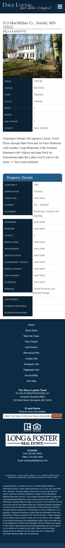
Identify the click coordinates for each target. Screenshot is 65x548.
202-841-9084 (35, 453)
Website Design (16, 477)
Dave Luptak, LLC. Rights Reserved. (41, 475)
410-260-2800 (36, 457)
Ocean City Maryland (46, 477)
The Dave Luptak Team (32, 390)
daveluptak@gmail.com (35, 460)
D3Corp (31, 477)
